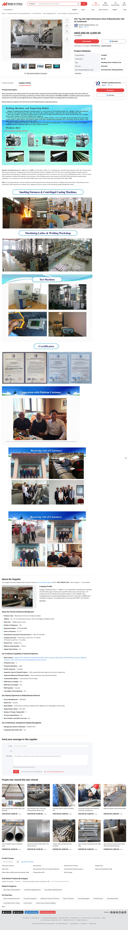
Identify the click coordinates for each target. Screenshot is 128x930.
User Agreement (74, 923)
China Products (35, 918)
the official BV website (45, 582)
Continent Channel (86, 918)
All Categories (8, 9)
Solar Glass (18, 660)
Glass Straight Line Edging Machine (68, 13)
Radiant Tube (19, 657)
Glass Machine (36, 13)
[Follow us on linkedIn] (125, 912)
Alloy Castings (49, 657)
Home (3, 13)
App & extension (103, 9)
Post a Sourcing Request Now (54, 771)
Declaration (84, 923)
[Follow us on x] (114, 912)
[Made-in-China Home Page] (12, 4)
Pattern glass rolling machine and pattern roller (15, 872)
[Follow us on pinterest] (122, 912)
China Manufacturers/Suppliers (49, 918)
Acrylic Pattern (28, 903)
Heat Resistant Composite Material (75, 657)
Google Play (18, 912)
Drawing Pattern (98, 898)
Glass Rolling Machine (29, 660)
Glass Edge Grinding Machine (11, 890)
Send (16, 771)
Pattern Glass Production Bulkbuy (46, 903)
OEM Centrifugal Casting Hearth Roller (115, 808)
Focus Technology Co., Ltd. (51, 923)
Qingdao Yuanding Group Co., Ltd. (88, 25)
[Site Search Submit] (84, 4)
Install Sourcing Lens (49, 912)
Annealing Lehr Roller (37, 657)
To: (11, 751)
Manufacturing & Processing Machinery (18, 13)
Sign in (124, 5)
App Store (6, 912)
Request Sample (106, 45)
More (3, 906)
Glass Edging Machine (49, 13)
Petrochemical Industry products (73, 869)
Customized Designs (83, 898)
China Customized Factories (11, 898)
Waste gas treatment (8, 865)
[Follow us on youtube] (120, 912)
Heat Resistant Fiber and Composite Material (46, 869)
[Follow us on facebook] (112, 912)
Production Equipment (30, 898)
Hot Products (26, 918)
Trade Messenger (31, 912)
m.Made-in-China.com (68, 920)
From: (10, 746)
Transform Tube (9, 660)
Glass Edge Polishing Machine (53, 890)
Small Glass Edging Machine (32, 890)
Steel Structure (41, 660)
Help (92, 9)
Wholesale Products (64, 918)
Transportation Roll (38, 872)
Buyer (83, 9)
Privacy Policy (92, 923)
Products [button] (32, 4)
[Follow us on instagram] (117, 912)
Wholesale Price (75, 918)
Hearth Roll (26, 657)
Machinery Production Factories (50, 898)
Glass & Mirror (37, 865)
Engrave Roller (59, 657)
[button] (78, 3)
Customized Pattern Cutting (11, 903)
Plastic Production (68, 898)
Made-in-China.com (56, 920)
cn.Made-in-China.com (81, 920)
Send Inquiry (86, 41)
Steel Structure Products (71, 865)
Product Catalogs (28, 862)
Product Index (96, 918)
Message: (9, 756)
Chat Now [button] (115, 41)
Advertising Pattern (112, 898)
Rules (125, 9)
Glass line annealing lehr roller (103, 869)
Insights (103, 918)
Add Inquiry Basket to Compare (37, 73)
